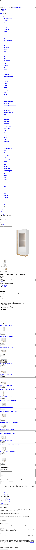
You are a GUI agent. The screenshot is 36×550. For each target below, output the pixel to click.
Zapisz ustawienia (5, 549)
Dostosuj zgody (11, 513)
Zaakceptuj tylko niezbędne (4, 513)
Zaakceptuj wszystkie (16, 513)
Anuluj (1, 549)
